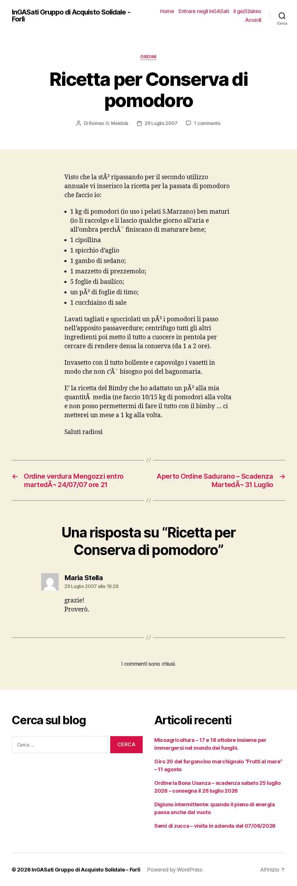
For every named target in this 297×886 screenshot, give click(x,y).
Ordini (148, 56)
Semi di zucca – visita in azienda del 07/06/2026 (215, 826)
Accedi (253, 20)
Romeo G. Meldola (108, 123)
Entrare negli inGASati (204, 11)
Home (167, 11)
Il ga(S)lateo (247, 11)
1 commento (207, 123)
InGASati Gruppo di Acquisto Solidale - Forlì (71, 16)
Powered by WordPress (174, 870)
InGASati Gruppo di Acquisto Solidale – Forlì (86, 870)
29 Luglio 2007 (161, 123)
